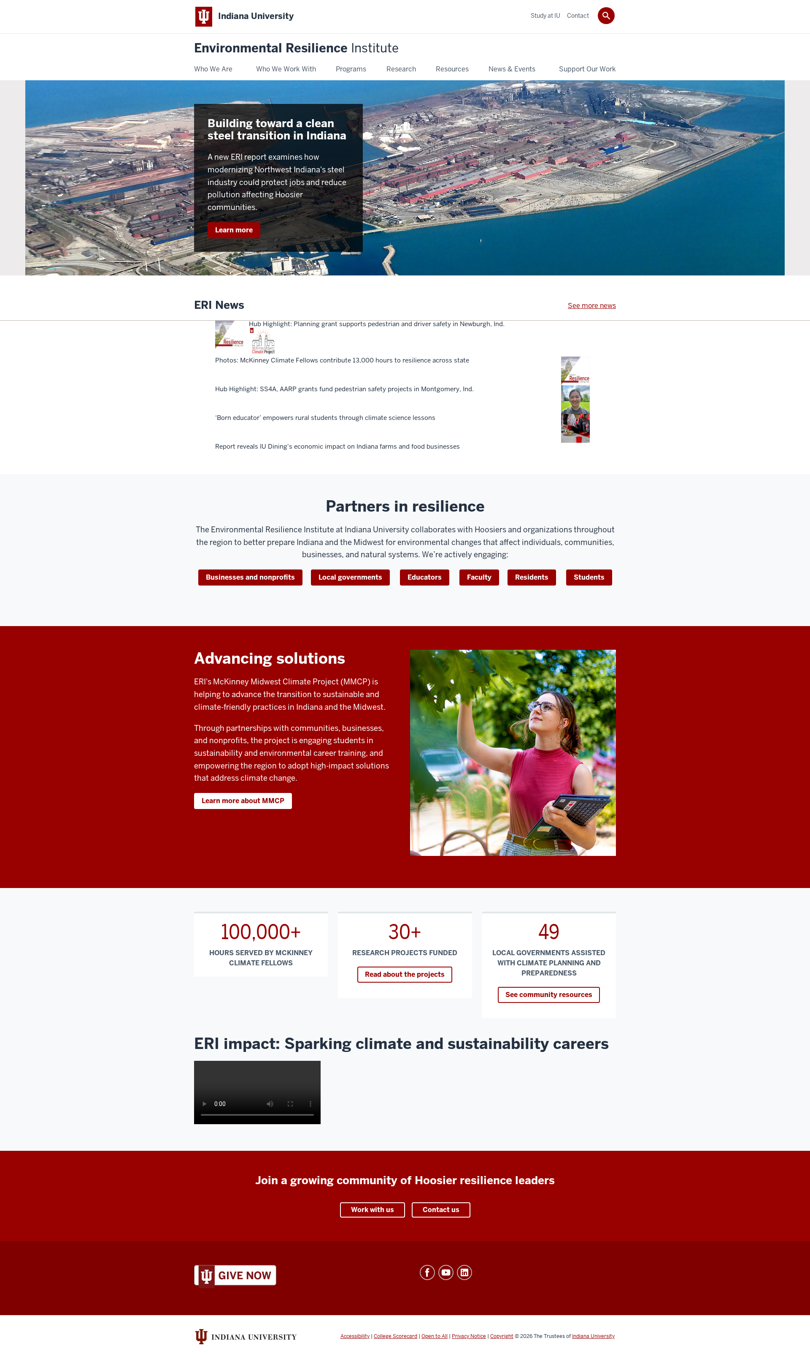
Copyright (501, 1336)
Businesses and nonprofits (250, 577)
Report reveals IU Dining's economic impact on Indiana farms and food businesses (337, 446)
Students (589, 577)
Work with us (372, 1209)
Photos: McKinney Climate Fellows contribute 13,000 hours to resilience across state (342, 360)
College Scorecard (395, 1336)
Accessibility (355, 1336)
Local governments (350, 577)
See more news (592, 305)
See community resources (548, 994)
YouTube (446, 1272)
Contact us (441, 1209)
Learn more (234, 230)
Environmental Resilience (296, 48)
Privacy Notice (469, 1336)
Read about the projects (405, 974)
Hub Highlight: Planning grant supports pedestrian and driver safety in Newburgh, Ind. (377, 324)
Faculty (479, 577)
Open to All (434, 1336)
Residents (531, 577)
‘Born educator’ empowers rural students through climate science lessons (325, 418)
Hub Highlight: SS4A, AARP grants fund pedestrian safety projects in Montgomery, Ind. (344, 389)
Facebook (427, 1272)
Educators (425, 577)
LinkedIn (464, 1272)
